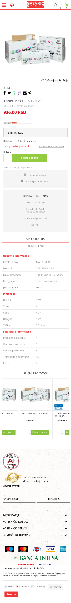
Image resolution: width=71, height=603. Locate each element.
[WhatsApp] (14, 93)
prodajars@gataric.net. (36, 218)
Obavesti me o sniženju (51, 146)
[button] (55, 5)
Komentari (35, 246)
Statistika (24, 586)
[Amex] (62, 549)
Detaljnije (8, 141)
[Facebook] (4, 93)
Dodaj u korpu (29, 158)
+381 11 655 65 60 (35, 202)
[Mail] (25, 93)
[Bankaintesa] (35, 558)
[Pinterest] (29, 93)
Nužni (11, 586)
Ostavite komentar (27, 141)
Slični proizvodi (35, 373)
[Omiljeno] (60, 5)
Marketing (40, 586)
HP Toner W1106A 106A (34, 413)
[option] (35, 49)
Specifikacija (35, 239)
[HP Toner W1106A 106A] (36, 394)
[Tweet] (9, 93)
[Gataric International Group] (35, 4)
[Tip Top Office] (58, 407)
